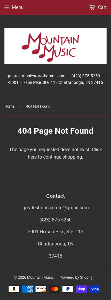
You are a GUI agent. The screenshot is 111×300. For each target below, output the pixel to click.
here (32, 157)
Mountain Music (40, 277)
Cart (102, 7)
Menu (18, 7)
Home (9, 106)
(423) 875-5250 (55, 220)
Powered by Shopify (76, 277)
